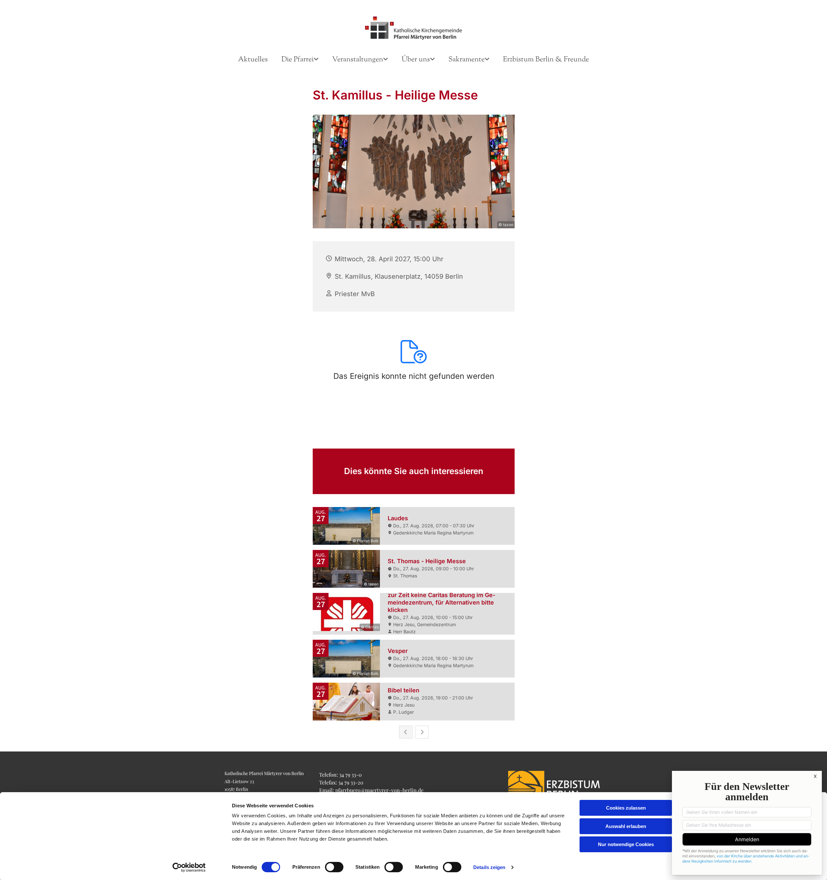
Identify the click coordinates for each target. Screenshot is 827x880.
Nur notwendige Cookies (626, 844)
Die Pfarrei (297, 60)
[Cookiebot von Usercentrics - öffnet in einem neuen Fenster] (189, 867)
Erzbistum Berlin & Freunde (546, 60)
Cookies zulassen (626, 808)
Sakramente (466, 60)
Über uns (416, 60)
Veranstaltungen (357, 60)
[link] (300, 60)
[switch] (334, 867)
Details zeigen (489, 867)
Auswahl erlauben (625, 826)
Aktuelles (253, 60)
